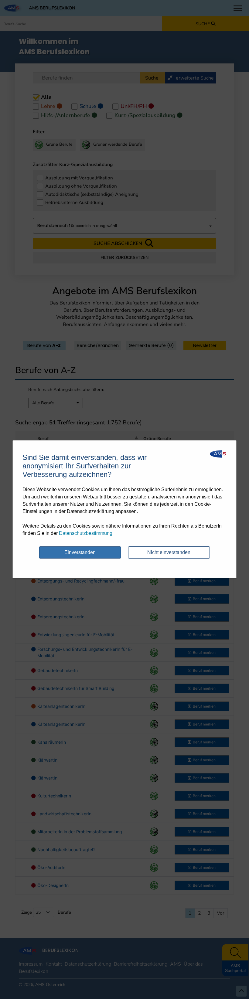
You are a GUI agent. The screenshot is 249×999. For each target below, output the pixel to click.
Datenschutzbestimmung (85, 533)
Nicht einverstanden (168, 552)
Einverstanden (80, 552)
